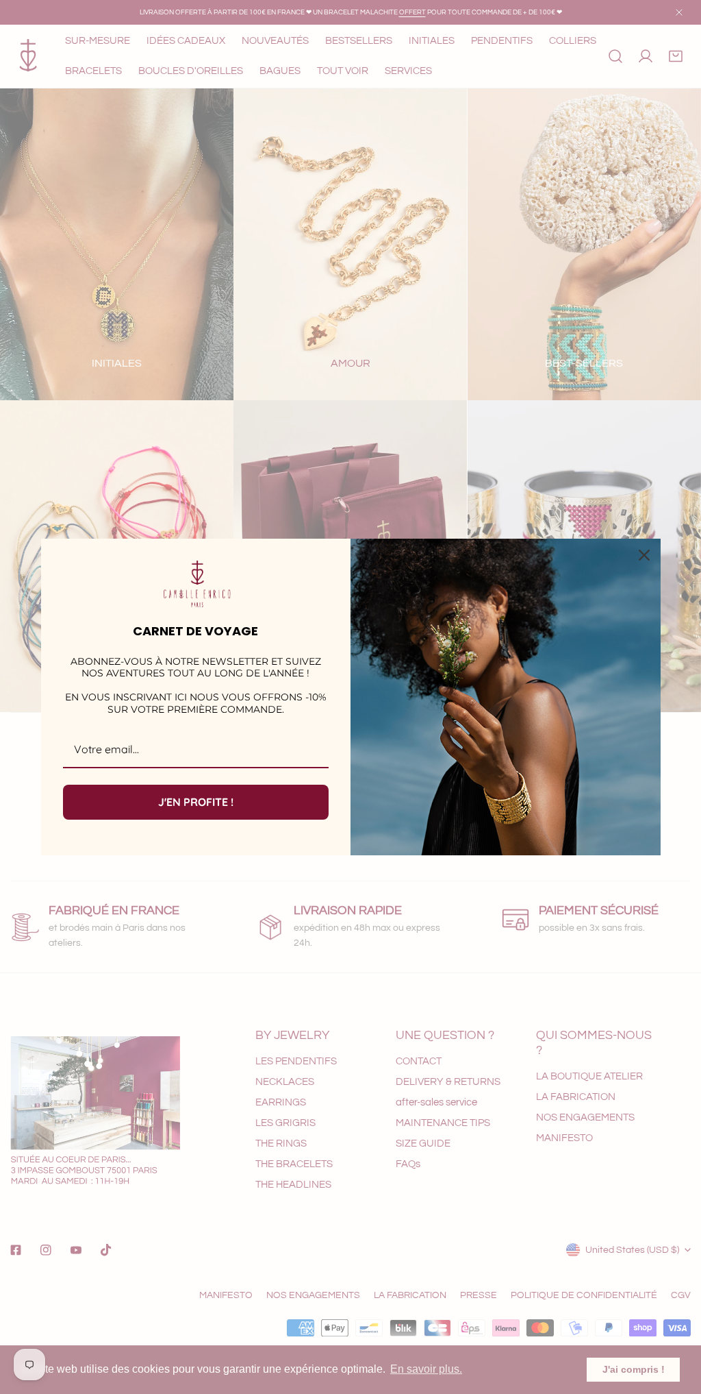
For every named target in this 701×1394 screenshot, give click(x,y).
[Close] (644, 555)
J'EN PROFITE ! (195, 802)
